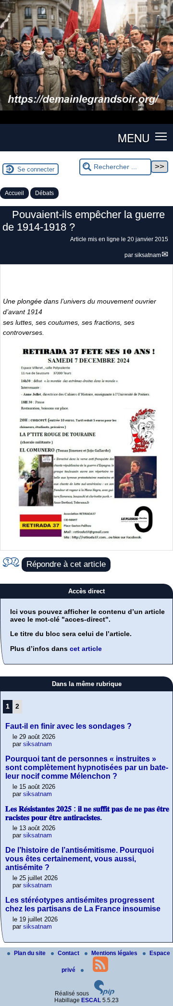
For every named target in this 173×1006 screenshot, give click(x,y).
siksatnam (148, 255)
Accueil (14, 193)
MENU (133, 137)
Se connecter (35, 169)
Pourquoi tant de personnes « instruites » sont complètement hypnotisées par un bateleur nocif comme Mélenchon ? (86, 767)
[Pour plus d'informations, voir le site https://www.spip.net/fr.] (104, 993)
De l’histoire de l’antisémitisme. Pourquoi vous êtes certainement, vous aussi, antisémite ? (79, 858)
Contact (69, 953)
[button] (161, 136)
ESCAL (91, 1000)
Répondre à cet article (66, 564)
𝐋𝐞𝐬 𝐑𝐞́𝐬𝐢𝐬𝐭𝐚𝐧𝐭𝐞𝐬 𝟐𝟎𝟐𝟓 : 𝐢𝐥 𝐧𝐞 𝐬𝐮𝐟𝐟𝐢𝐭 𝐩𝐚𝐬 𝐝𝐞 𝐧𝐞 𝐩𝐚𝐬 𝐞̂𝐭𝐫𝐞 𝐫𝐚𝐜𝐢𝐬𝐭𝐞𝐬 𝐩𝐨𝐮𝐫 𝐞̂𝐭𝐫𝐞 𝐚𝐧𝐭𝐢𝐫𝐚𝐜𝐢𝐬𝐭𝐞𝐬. (87, 813)
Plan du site (30, 953)
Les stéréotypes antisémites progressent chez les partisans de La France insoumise (83, 904)
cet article (86, 648)
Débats (44, 193)
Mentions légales (115, 953)
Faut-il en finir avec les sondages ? (68, 726)
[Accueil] (86, 108)
